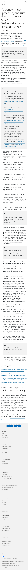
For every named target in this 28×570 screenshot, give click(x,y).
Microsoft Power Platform (6, 528)
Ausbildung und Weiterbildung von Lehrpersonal (9, 485)
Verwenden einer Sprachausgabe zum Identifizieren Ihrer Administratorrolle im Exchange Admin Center (14, 122)
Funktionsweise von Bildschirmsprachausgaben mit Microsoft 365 (13, 111)
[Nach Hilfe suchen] (5, 2)
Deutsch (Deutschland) (7, 553)
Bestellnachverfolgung (5, 463)
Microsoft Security (5, 498)
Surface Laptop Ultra (5, 437)
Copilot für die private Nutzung (7, 442)
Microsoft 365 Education (6, 480)
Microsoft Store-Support (6, 459)
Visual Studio (4, 532)
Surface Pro (3, 433)
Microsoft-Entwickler (5, 517)
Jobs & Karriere (4, 539)
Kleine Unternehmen (5, 511)
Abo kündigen (12, 561)
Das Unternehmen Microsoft (6, 541)
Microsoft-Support (21, 45)
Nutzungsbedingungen (5, 563)
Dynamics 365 (4, 502)
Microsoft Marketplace (5, 526)
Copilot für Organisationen (6, 439)
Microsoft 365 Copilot (5, 506)
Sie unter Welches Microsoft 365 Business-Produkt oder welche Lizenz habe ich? (14, 143)
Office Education (4, 483)
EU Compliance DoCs (17, 565)
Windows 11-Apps (5, 448)
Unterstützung (4, 4)
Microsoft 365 (4, 444)
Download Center (4, 457)
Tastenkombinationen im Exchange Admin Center (12, 382)
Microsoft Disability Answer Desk (12, 399)
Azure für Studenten (5, 489)
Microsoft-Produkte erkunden (6, 446)
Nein (18, 426)
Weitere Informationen (5, 467)
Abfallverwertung (4, 465)
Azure (3, 500)
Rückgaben (3, 461)
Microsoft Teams (4, 508)
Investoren (3, 547)
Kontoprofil (3, 454)
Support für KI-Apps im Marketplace (7, 521)
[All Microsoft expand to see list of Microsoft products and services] (1, 1)
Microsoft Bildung (4, 474)
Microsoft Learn (4, 519)
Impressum (16, 561)
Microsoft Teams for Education (7, 478)
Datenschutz (21, 561)
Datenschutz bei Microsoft (6, 545)
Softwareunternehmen (5, 530)
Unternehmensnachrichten (6, 543)
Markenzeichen (12, 563)
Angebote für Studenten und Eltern (7, 487)
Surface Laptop (4, 435)
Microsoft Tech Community (6, 524)
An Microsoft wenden (5, 561)
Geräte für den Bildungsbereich (7, 476)
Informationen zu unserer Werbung (7, 565)
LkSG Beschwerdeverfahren (6, 550)
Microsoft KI (4, 495)
